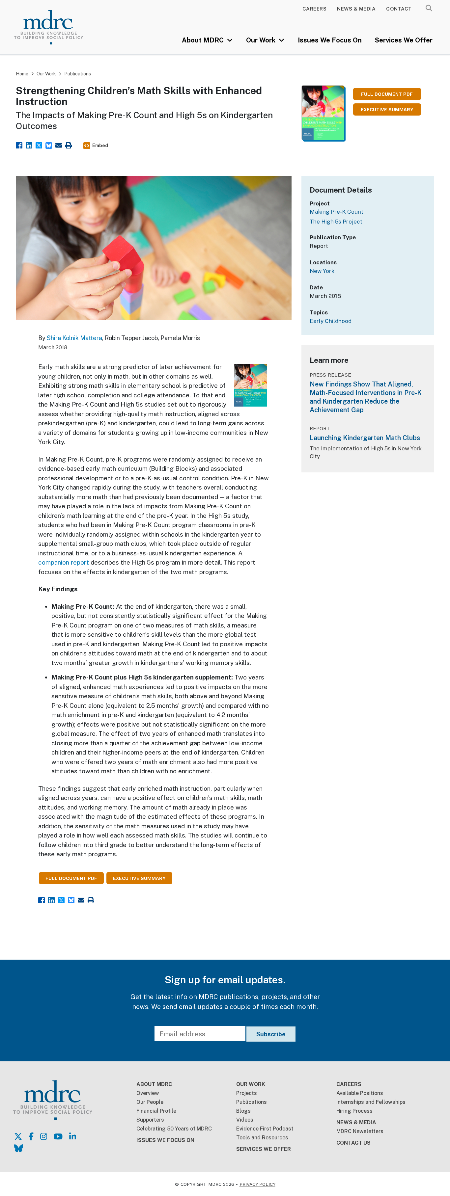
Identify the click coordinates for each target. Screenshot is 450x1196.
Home (22, 73)
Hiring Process (354, 1111)
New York (322, 271)
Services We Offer (404, 40)
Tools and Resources (262, 1137)
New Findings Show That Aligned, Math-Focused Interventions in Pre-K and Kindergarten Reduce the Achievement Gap (366, 397)
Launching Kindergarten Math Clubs (365, 438)
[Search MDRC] (429, 8)
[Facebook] (19, 145)
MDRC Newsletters (359, 1131)
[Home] (57, 27)
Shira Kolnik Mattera (74, 337)
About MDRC (203, 40)
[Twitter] (39, 145)
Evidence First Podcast (265, 1129)
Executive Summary (387, 110)
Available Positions (359, 1093)
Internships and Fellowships (371, 1102)
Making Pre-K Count (336, 211)
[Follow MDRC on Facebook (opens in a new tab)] (31, 1136)
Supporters (150, 1120)
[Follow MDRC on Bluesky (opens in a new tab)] (18, 1148)
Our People (149, 1102)
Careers (314, 9)
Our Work (261, 40)
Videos (244, 1120)
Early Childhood (331, 321)
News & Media (356, 9)
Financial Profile (156, 1111)
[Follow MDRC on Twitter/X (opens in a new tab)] (18, 1136)
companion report (63, 562)
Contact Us (353, 1143)
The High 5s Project (336, 221)
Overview (147, 1093)
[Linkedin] (29, 145)
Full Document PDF (387, 94)
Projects (246, 1093)
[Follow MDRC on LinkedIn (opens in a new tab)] (72, 1136)
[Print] (68, 145)
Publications (77, 73)
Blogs (243, 1111)
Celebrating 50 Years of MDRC (174, 1129)
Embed (100, 145)
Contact (399, 9)
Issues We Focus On (330, 40)
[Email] (58, 145)
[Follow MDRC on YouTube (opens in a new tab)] (58, 1136)
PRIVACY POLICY (257, 1184)
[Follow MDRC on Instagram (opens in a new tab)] (43, 1136)
